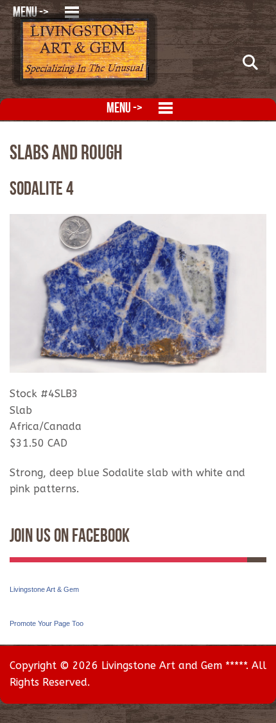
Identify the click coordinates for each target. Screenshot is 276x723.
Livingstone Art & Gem (44, 589)
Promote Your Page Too (46, 623)
